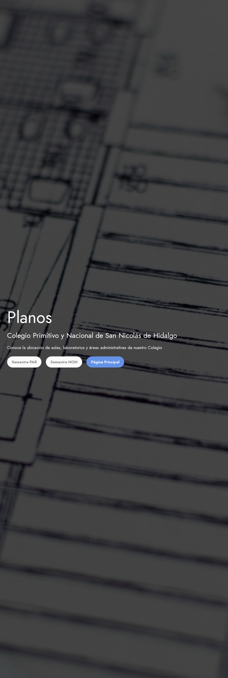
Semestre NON (64, 362)
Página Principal (105, 362)
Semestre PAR (24, 362)
